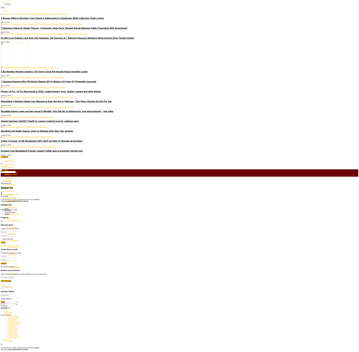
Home (3, 183)
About (6, 208)
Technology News (14, 336)
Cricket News (8, 168)
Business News (9, 164)
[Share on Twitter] (179, 192)
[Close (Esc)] (1, 286)
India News (12, 234)
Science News (13, 247)
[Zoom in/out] (7, 286)
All (5, 11)
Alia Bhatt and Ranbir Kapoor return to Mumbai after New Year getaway (37, 131)
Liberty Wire (8, 287)
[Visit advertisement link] (15, 66)
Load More (4, 157)
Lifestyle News (9, 184)
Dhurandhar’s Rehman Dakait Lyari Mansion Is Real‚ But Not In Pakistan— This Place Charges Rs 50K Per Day (56, 101)
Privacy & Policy (9, 212)
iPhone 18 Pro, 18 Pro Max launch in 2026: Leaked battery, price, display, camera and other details (51, 91)
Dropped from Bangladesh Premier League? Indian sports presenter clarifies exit (42, 151)
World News (12, 338)
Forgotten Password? (8, 246)
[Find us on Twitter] (1, 221)
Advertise (7, 210)
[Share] (3, 286)
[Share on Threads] (179, 194)
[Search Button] (17, 302)
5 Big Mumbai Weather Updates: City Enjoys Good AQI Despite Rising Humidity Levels (44, 71)
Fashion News (13, 227)
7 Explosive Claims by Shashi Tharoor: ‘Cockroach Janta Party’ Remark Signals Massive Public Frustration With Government (64, 28)
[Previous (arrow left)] (1, 288)
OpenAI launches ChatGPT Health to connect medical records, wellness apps (40, 121)
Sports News (12, 332)
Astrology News (9, 161)
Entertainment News (11, 174)
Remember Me (8, 239)
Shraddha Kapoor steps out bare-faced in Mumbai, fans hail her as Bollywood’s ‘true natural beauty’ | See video (57, 111)
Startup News (12, 334)
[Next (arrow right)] (3, 288)
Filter (2, 7)
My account (8, 181)
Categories (8, 314)
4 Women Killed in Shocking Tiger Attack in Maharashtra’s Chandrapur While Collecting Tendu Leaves (52, 18)
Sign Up (17, 246)
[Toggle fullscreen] (5, 286)
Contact (6, 214)
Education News (13, 214)
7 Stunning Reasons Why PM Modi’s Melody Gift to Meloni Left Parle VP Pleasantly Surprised (48, 81)
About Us (8, 183)
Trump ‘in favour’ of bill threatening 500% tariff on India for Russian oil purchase (41, 141)
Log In (17, 267)
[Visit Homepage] (4, 166)
